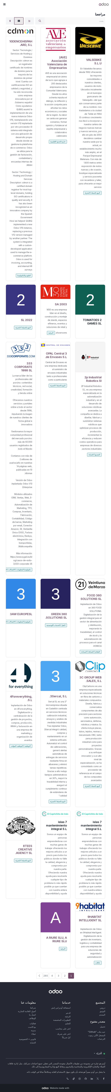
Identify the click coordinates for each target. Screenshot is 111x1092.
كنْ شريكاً (66, 1037)
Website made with (59, 1088)
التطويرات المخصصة (62, 1020)
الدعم (68, 1013)
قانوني (33, 1039)
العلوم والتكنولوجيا (24, 275)
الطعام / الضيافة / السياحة (90, 652)
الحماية (33, 1042)
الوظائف (32, 1018)
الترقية (68, 1016)
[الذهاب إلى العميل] (90, 41)
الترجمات (101, 1039)
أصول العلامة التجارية (27, 1011)
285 (45, 975)
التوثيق (102, 1011)
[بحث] (40, 21)
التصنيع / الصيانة (94, 455)
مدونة (33, 1030)
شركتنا (33, 1007)
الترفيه (50, 333)
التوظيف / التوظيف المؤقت (21, 746)
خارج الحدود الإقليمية (57, 142)
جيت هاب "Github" (96, 1032)
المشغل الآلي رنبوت (96, 1035)
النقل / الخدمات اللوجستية (56, 625)
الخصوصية (23, 1039)
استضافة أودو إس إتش (61, 1007)
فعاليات (33, 1023)
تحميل (102, 1026)
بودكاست (32, 1027)
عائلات (97, 963)
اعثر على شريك (64, 1034)
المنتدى (102, 1014)
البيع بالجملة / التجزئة (92, 193)
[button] (4, 4)
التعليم (68, 1023)
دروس (102, 1007)
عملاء (33, 1034)
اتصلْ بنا (32, 1014)
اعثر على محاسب (63, 1028)
